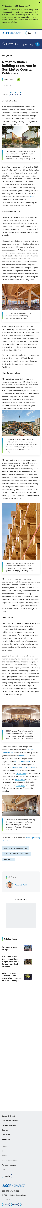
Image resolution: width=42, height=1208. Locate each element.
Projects (8, 859)
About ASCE (7, 1139)
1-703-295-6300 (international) (14, 1195)
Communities (7, 1135)
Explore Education (9, 1125)
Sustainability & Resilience (16, 854)
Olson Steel (21, 773)
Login (30, 33)
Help (4, 1170)
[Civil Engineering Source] (7, 44)
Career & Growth (9, 1116)
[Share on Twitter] (16, 94)
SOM (32, 196)
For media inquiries (9, 1165)
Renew (4, 1155)
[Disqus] (21, 1018)
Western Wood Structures (23, 767)
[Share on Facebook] (11, 94)
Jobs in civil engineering (11, 1160)
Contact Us (6, 1199)
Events (5, 1130)
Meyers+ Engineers (22, 761)
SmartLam (20, 785)
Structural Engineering (15, 848)
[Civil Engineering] (23, 44)
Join (3, 1151)
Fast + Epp (20, 779)
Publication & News (10, 1121)
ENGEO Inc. (24, 755)
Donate (5, 1146)
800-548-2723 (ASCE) (10, 1191)
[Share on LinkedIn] (20, 94)
